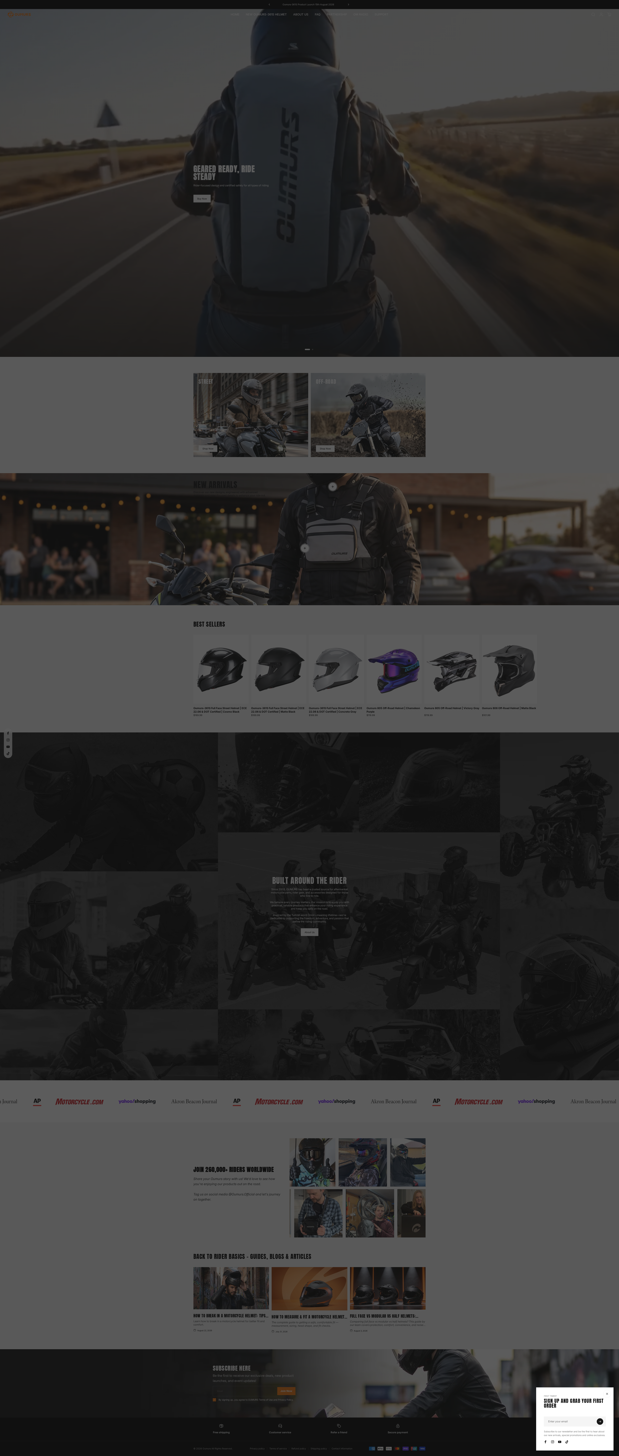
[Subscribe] (600, 1421)
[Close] (607, 1394)
